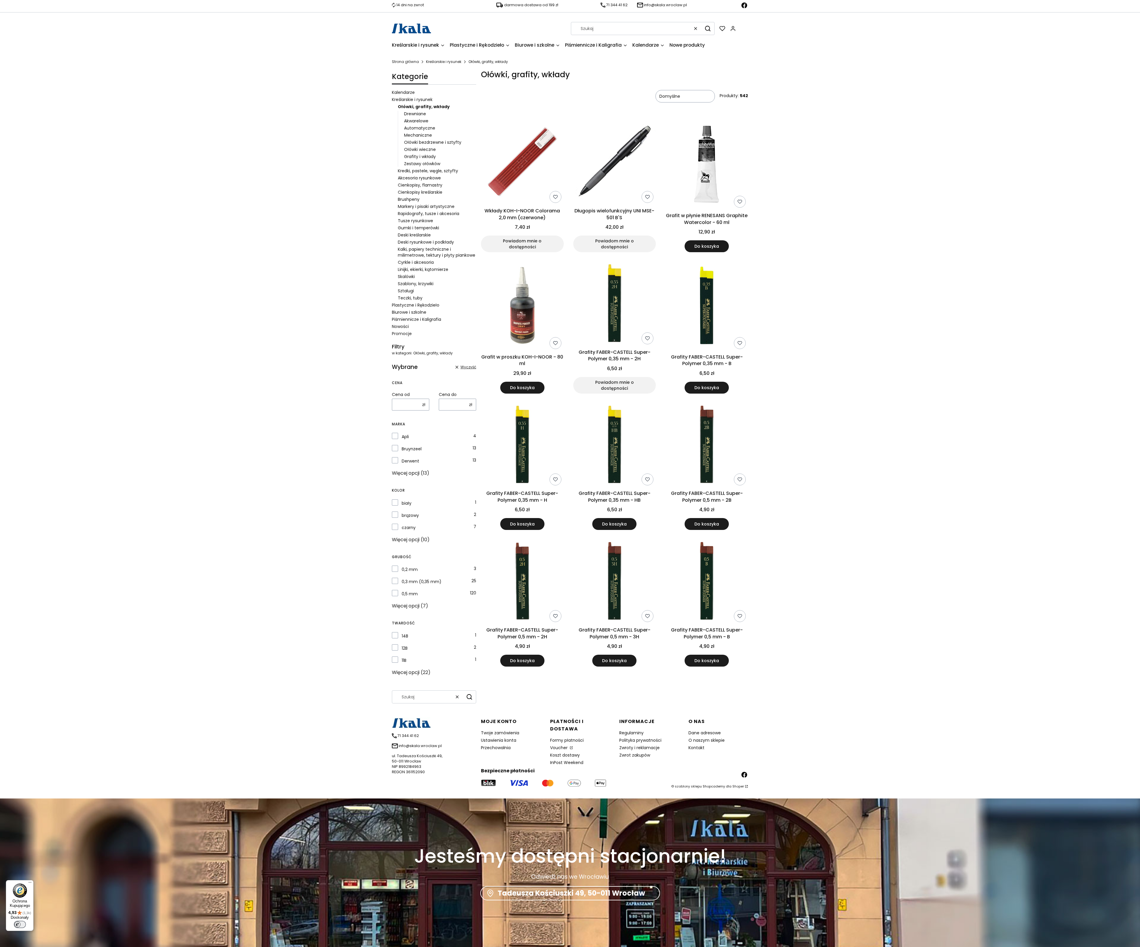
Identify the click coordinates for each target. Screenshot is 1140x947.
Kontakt (696, 748)
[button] (707, 28)
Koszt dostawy (565, 755)
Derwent (410, 461)
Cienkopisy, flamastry (420, 185)
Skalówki (406, 277)
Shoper (738, 786)
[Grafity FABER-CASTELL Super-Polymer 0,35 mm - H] (522, 445)
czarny (409, 528)
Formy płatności (567, 740)
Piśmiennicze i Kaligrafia (416, 319)
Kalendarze (403, 92)
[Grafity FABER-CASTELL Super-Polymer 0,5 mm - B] (706, 581)
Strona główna (405, 61)
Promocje (402, 334)
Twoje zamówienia (500, 733)
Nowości (400, 326)
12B (405, 648)
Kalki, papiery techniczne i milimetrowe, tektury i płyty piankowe (436, 252)
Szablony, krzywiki (415, 284)
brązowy (410, 515)
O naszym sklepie (706, 740)
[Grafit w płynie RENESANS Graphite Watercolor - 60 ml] (706, 165)
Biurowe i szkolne (409, 312)
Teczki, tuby (410, 298)
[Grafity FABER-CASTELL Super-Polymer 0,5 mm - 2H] (522, 581)
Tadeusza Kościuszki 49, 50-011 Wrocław (571, 893)
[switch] (20, 924)
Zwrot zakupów (634, 755)
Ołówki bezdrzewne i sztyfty (432, 142)
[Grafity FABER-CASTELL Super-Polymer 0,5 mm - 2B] (706, 445)
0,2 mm (410, 569)
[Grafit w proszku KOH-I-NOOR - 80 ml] (522, 306)
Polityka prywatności (640, 740)
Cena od (401, 394)
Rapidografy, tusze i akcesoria (428, 214)
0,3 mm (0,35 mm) (421, 582)
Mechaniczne (418, 135)
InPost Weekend (566, 763)
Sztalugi (406, 291)
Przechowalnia (496, 748)
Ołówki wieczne (420, 149)
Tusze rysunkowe (415, 221)
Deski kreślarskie (414, 235)
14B (405, 636)
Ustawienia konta (498, 740)
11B (404, 660)
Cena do (448, 394)
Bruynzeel (412, 449)
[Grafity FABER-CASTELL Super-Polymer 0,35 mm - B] (706, 306)
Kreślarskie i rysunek (443, 61)
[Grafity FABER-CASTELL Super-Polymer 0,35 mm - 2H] (614, 304)
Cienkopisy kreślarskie (420, 192)
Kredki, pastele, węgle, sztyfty (428, 171)
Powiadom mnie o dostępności (522, 244)
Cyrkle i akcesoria (416, 262)
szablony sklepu (688, 786)
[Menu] (30, 883)
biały (406, 503)
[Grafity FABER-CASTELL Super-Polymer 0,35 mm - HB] (614, 445)
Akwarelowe (416, 121)
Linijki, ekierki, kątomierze (423, 269)
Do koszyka (706, 246)
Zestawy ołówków (422, 164)
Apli (405, 437)
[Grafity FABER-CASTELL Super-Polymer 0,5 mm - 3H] (614, 581)
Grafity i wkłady (420, 157)
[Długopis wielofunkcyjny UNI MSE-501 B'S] (614, 162)
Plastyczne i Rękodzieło (415, 305)
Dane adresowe (704, 733)
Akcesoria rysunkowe (419, 178)
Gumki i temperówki (418, 228)
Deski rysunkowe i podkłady (426, 242)
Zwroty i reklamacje (639, 748)
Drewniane (415, 114)
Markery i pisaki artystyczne (426, 206)
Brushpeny (408, 199)
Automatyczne (419, 128)
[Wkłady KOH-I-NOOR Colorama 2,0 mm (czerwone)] (522, 162)
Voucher (559, 748)
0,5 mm (410, 594)
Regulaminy (631, 733)
